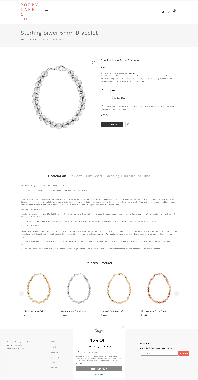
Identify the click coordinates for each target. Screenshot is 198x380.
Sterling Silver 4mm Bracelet (74, 311)
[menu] (47, 11)
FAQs (53, 362)
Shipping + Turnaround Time (128, 176)
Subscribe (184, 353)
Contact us (55, 367)
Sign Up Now (99, 368)
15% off (32, 40)
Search (53, 347)
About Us (54, 352)
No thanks (99, 374)
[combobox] (79, 352)
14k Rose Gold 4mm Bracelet (154, 311)
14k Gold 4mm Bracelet (32, 311)
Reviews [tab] (76, 176)
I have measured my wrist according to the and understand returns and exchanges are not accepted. (138, 107)
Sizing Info (55, 357)
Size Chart (94, 176)
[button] (139, 73)
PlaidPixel (20, 349)
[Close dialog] (123, 326)
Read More (139, 81)
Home (23, 40)
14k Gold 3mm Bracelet (112, 311)
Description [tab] (57, 176)
